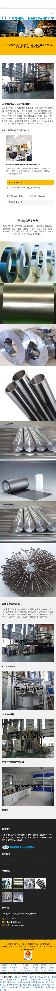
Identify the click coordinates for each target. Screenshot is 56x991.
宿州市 (22, 987)
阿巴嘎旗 (44, 984)
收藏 (13, 970)
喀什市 (37, 977)
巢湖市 (52, 984)
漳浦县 (44, 965)
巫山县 (2, 984)
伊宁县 (44, 967)
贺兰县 (46, 987)
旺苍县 (33, 987)
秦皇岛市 (39, 979)
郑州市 (52, 967)
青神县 (15, 987)
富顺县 (50, 977)
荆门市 (52, 970)
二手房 (36, 970)
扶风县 (18, 982)
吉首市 (24, 977)
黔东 (28, 987)
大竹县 (51, 982)
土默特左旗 (25, 970)
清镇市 (46, 979)
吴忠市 (24, 984)
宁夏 (5, 989)
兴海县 (18, 977)
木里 (52, 965)
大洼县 (13, 965)
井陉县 (37, 984)
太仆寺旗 (10, 984)
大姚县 (2, 987)
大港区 (31, 979)
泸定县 (36, 965)
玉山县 (44, 970)
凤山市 (36, 967)
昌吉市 (25, 982)
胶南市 (4, 967)
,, (1, 5)
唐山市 (12, 982)
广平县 (14, 979)
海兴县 (25, 979)
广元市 (25, 965)
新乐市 (5, 982)
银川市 (9, 987)
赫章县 (30, 984)
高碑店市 (13, 967)
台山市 (44, 977)
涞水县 (40, 987)
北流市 (4, 965)
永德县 (4, 970)
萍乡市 (38, 982)
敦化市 (31, 982)
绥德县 (7, 979)
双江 (19, 979)
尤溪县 (25, 967)
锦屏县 (17, 984)
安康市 (31, 977)
